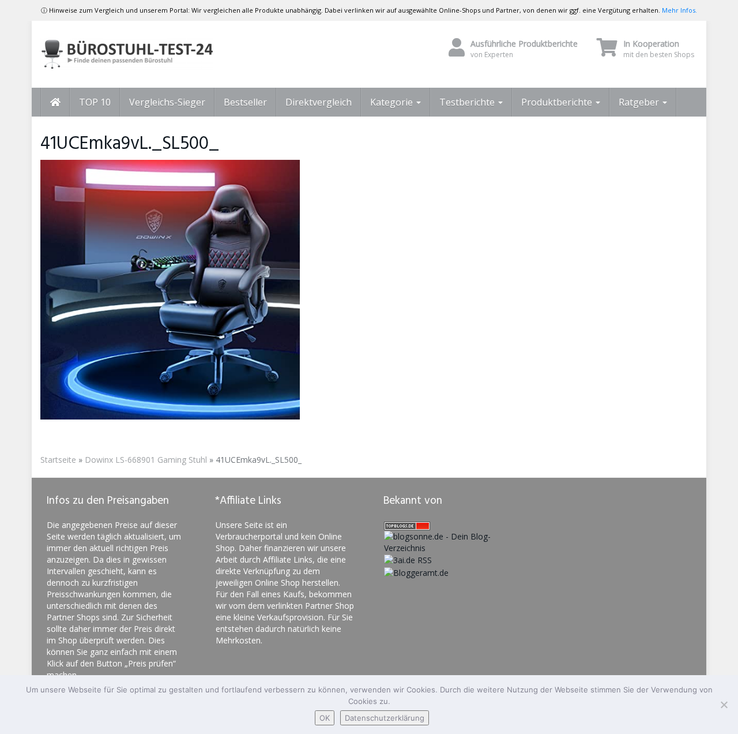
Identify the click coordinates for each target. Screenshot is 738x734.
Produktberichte (557, 102)
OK (324, 717)
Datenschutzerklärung (384, 717)
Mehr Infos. (679, 10)
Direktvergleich (318, 102)
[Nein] (723, 704)
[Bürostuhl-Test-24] (144, 54)
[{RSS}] (408, 559)
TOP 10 (95, 102)
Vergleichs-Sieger (167, 102)
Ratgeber (640, 102)
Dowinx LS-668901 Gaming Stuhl (146, 459)
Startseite (58, 459)
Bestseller (245, 102)
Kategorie (392, 102)
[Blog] (416, 571)
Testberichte (468, 102)
